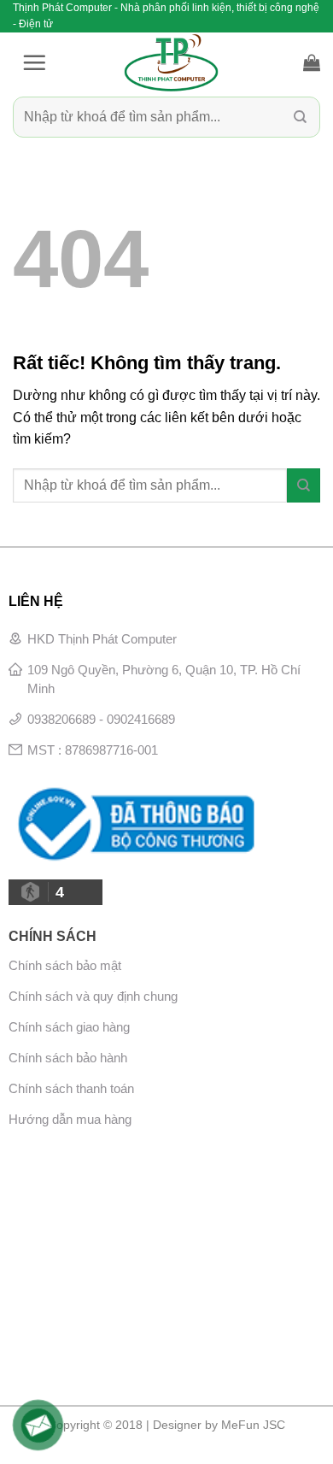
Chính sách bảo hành (68, 1057)
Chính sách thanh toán (71, 1088)
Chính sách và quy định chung (93, 996)
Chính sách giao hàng (69, 1027)
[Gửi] (300, 117)
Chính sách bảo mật (65, 965)
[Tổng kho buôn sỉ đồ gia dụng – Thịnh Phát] (171, 62)
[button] (34, 62)
